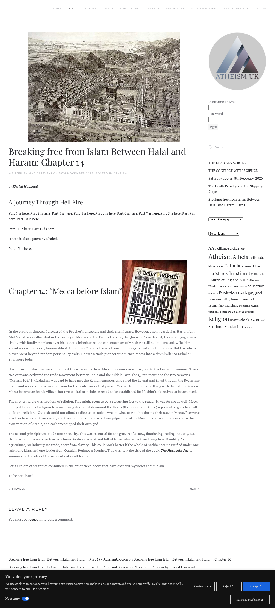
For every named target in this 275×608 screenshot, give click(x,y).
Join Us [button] (89, 8)
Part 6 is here (127, 213)
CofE (243, 280)
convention (225, 286)
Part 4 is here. (84, 213)
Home (57, 8)
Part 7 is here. (149, 213)
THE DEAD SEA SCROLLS (228, 162)
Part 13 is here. (20, 248)
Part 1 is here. (19, 213)
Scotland (215, 326)
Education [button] (129, 8)
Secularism (233, 326)
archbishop (237, 248)
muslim (255, 305)
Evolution (228, 293)
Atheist (241, 256)
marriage (231, 305)
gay (251, 293)
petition (213, 312)
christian (216, 273)
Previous (18, 488)
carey (220, 266)
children (256, 266)
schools (244, 320)
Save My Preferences (249, 599)
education (256, 285)
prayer (240, 312)
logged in (35, 519)
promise (249, 312)
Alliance (223, 248)
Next (193, 488)
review (234, 320)
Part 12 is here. (44, 228)
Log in (260, 8)
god (258, 293)
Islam (213, 305)
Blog (72, 8)
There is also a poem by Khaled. (33, 238)
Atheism (121, 173)
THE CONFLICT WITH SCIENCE (233, 170)
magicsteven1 (40, 173)
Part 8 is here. (170, 213)
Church (259, 274)
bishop (212, 266)
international (251, 299)
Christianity (239, 273)
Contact (152, 8)
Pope (231, 312)
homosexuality (219, 299)
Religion (218, 319)
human (236, 299)
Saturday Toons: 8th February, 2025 (235, 178)
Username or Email (223, 101)
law (221, 306)
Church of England (223, 280)
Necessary (12, 598)
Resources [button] (175, 8)
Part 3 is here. (62, 213)
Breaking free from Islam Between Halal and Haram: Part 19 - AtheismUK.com (68, 559)
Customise (201, 586)
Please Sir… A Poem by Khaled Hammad (164, 567)
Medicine (244, 306)
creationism (240, 286)
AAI (212, 248)
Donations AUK (236, 8)
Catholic (232, 265)
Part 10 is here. (28, 218)
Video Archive (203, 8)
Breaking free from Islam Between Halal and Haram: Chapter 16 (182, 559)
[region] (137, 589)
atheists (257, 257)
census (246, 266)
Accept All (256, 586)
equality (213, 293)
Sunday (248, 327)
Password (215, 113)
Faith (242, 293)
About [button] (108, 8)
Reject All (229, 586)
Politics (222, 312)
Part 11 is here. (20, 228)
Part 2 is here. (40, 213)
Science (257, 319)
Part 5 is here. (105, 213)
